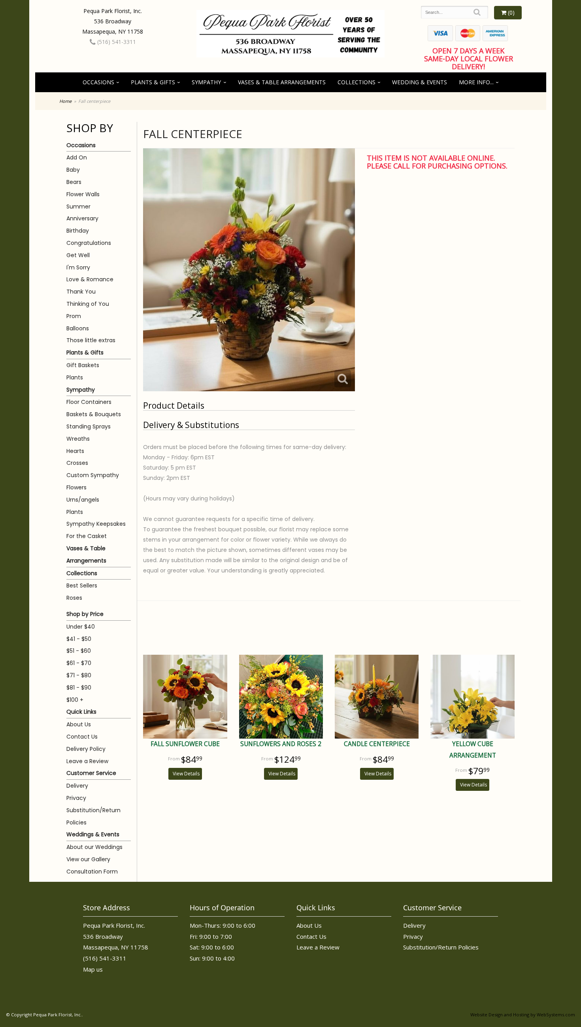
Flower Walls (83, 194)
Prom (73, 316)
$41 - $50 (78, 639)
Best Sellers (81, 585)
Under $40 (80, 627)
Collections (356, 82)
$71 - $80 (78, 675)
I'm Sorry (78, 267)
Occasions (98, 82)
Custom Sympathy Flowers (92, 481)
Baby (73, 170)
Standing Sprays (88, 426)
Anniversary (82, 218)
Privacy (76, 798)
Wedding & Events (419, 82)
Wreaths (78, 439)
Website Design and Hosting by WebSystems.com (522, 1015)
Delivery (77, 786)
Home (65, 101)
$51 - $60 (78, 651)
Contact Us (82, 737)
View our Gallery (88, 859)
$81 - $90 (78, 688)
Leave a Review (87, 761)
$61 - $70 (78, 663)
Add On (76, 157)
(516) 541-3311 (116, 41)
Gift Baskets (82, 365)
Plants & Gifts (153, 82)
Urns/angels (82, 500)
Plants (74, 377)
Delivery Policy (86, 749)
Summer (78, 206)
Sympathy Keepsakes (96, 524)
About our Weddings (94, 847)
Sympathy (206, 82)
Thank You (81, 292)
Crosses (77, 463)
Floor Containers (88, 402)
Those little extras (90, 340)
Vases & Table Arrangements (282, 82)
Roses (74, 598)
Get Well (78, 255)
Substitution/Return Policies (93, 816)
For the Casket (86, 536)
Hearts (75, 451)
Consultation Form (92, 871)
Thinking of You (87, 304)
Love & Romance (89, 279)
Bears (73, 182)
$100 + (74, 700)
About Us (78, 724)
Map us (93, 969)
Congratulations (88, 243)
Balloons (77, 328)
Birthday (77, 231)
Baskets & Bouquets (93, 414)
